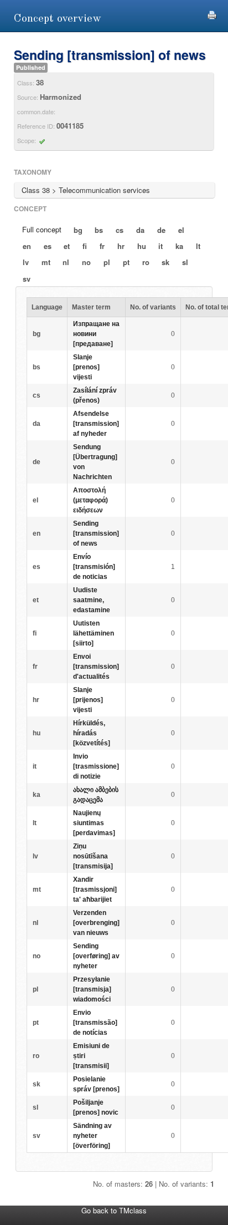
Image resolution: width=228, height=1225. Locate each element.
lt (198, 246)
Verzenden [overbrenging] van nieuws (96, 923)
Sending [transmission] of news (96, 533)
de (161, 230)
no (86, 262)
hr (121, 246)
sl (185, 262)
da (140, 230)
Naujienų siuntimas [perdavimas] (94, 823)
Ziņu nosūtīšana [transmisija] (93, 856)
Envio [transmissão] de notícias (95, 1022)
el (181, 230)
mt (46, 262)
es (47, 246)
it (160, 246)
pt (126, 262)
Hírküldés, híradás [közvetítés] (91, 733)
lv (26, 262)
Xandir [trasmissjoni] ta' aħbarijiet (95, 889)
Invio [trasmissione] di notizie (96, 766)
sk (165, 262)
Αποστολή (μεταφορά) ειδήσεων (90, 500)
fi (84, 246)
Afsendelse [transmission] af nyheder (96, 424)
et (67, 246)
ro (145, 262)
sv (26, 278)
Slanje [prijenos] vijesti (88, 700)
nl (66, 262)
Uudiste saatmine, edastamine (91, 600)
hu (141, 246)
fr (102, 246)
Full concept (41, 229)
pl (106, 262)
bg (78, 230)
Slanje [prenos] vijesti (86, 367)
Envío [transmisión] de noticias (94, 567)
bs (99, 230)
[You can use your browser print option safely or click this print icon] (212, 13)
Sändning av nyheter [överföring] (92, 1136)
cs (119, 230)
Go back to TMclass (114, 1210)
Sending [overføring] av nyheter (96, 956)
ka (179, 246)
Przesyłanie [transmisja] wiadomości (92, 989)
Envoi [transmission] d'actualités (96, 666)
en (27, 246)
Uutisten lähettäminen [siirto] (93, 633)
